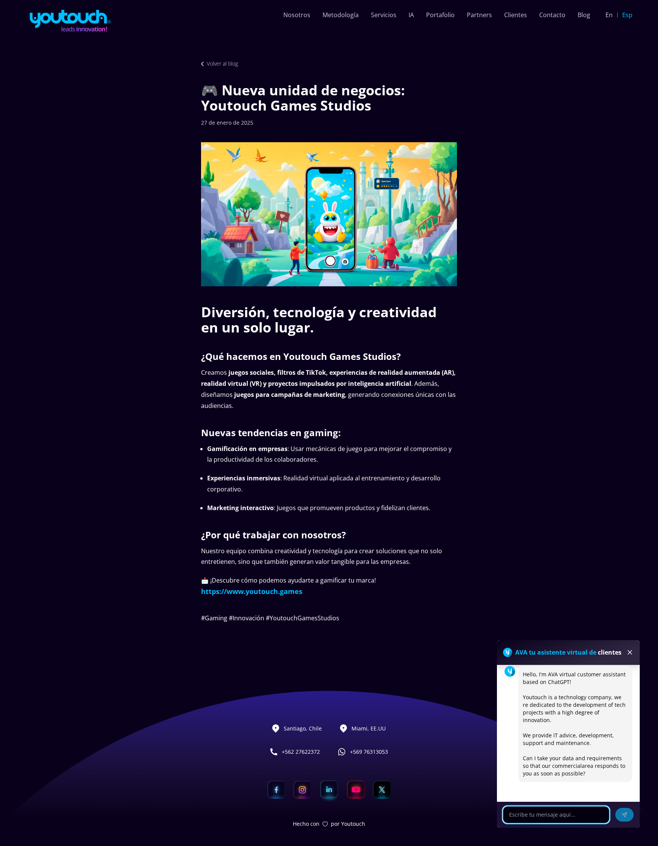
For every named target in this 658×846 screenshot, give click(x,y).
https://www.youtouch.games (251, 591)
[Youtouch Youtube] (356, 789)
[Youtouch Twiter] (382, 789)
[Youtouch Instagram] (302, 789)
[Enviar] (624, 815)
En (609, 15)
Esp (627, 15)
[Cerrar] (630, 652)
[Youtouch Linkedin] (329, 789)
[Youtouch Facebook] (276, 789)
